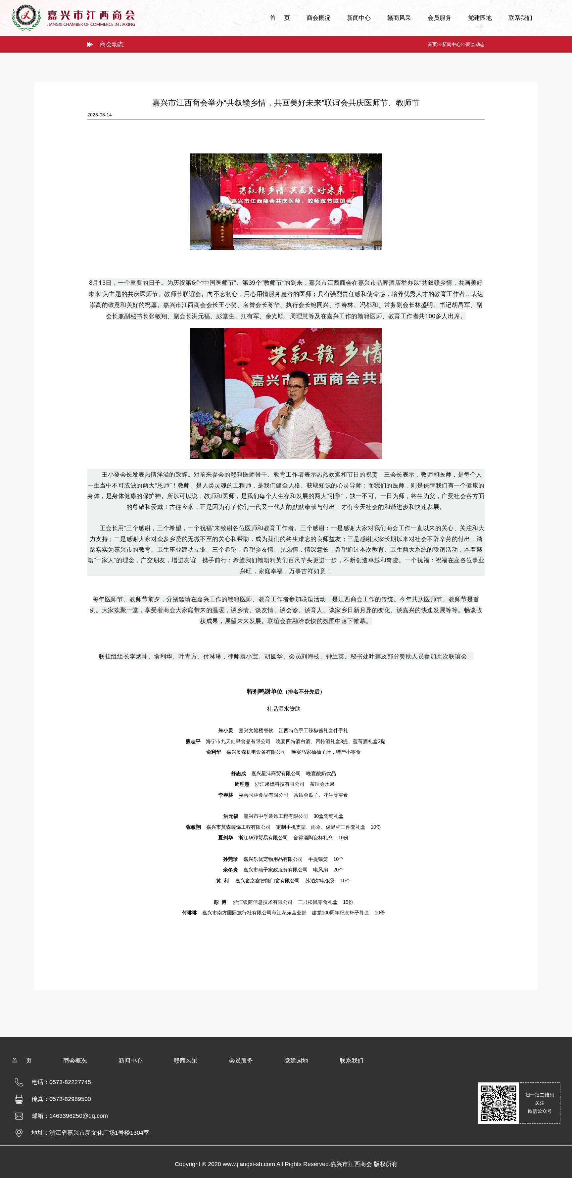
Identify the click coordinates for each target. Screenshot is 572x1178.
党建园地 (480, 18)
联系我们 (520, 18)
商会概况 (318, 18)
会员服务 (440, 18)
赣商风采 (399, 18)
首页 (432, 44)
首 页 (280, 18)
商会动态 (475, 44)
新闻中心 (359, 18)
